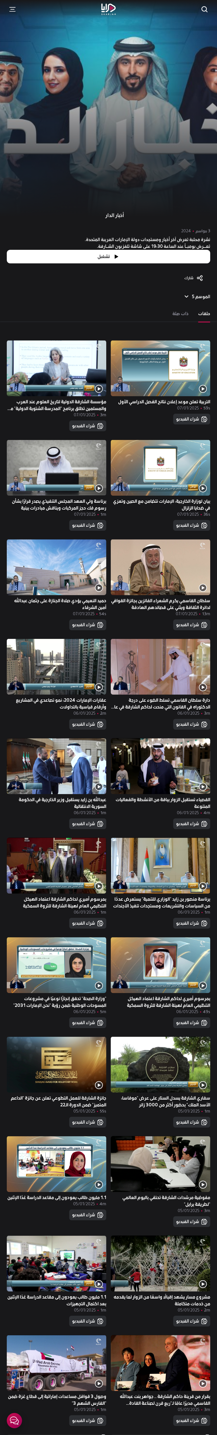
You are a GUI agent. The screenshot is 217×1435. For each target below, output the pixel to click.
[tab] (204, 313)
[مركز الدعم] (14, 1420)
